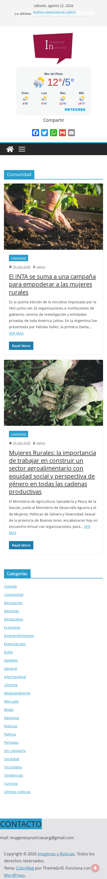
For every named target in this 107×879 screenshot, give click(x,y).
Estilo (8, 652)
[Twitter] (44, 132)
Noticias (10, 726)
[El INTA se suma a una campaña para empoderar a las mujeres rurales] (53, 217)
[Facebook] (35, 132)
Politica (10, 734)
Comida (10, 586)
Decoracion (13, 602)
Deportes (11, 611)
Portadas (11, 742)
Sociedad (11, 758)
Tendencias (13, 775)
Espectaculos (15, 643)
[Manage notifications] (95, 868)
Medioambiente (17, 693)
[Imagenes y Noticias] (10, 149)
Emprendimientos (19, 635)
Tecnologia (13, 767)
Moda (8, 709)
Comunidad (18, 258)
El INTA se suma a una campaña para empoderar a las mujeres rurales (52, 284)
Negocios (11, 717)
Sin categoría (15, 750)
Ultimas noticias (17, 791)
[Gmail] (62, 132)
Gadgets (11, 660)
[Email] (71, 132)
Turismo (11, 783)
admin (41, 267)
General (10, 668)
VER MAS (16, 333)
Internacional (15, 676)
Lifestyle (11, 685)
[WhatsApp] (53, 132)
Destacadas (13, 619)
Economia (12, 627)
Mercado (11, 701)
